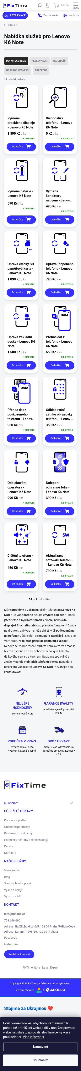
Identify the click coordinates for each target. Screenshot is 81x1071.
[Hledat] (40, 5)
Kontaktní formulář (19, 954)
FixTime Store (31, 967)
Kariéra (9, 846)
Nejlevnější (40, 60)
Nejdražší (59, 60)
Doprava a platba (15, 820)
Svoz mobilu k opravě (17, 883)
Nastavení (40, 1047)
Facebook (10, 937)
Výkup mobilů (13, 896)
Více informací (33, 1037)
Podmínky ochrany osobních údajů (26, 840)
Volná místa (12, 870)
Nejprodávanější (17, 70)
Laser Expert (50, 967)
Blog (7, 877)
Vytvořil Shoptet (25, 990)
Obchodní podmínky (17, 827)
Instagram (11, 944)
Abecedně (41, 70)
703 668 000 (12, 920)
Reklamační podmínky (18, 833)
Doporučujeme (16, 60)
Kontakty (10, 852)
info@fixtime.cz (14, 914)
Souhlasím (40, 1060)
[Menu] (76, 5)
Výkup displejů (13, 890)
